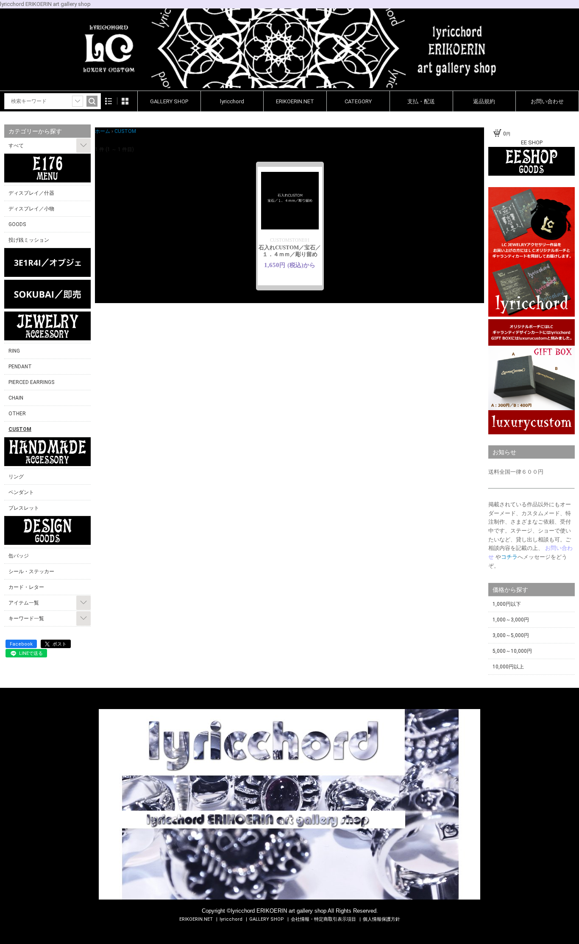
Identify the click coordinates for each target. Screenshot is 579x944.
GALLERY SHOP (169, 101)
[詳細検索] (77, 101)
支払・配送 (421, 101)
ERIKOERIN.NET (295, 101)
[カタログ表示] (125, 101)
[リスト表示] (109, 101)
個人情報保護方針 (381, 919)
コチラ (509, 557)
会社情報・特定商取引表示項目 (324, 919)
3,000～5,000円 (511, 635)
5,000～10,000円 (512, 651)
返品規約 (484, 101)
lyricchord (232, 101)
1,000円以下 (507, 604)
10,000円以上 (508, 667)
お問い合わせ (547, 101)
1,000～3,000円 (511, 620)
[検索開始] (92, 101)
